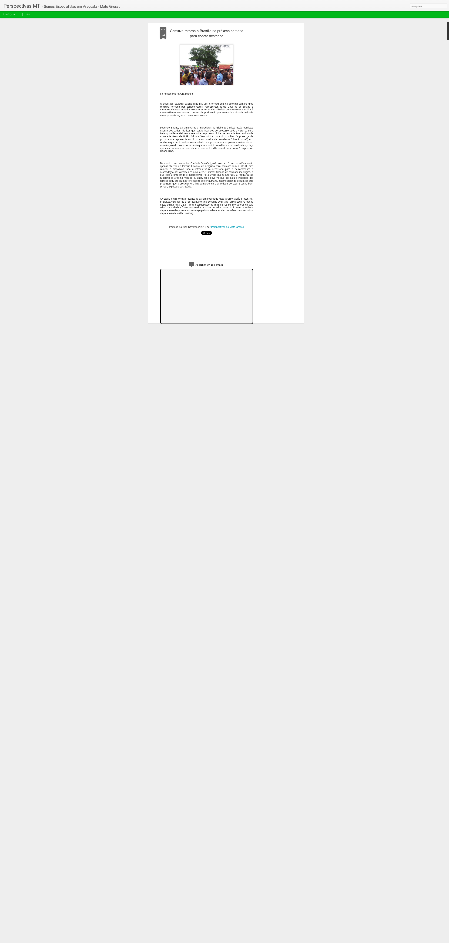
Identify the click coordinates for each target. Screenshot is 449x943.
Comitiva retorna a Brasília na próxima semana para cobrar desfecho (206, 33)
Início (27, 14)
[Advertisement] (272, 82)
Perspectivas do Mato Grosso (227, 227)
